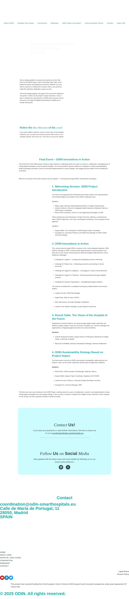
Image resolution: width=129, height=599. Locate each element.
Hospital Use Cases (25, 23)
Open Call (121, 23)
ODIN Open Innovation (71, 23)
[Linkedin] (61, 467)
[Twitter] (11, 578)
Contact (110, 23)
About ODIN (9, 23)
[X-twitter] (68, 467)
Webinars (55, 23)
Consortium (42, 23)
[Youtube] (2, 578)
